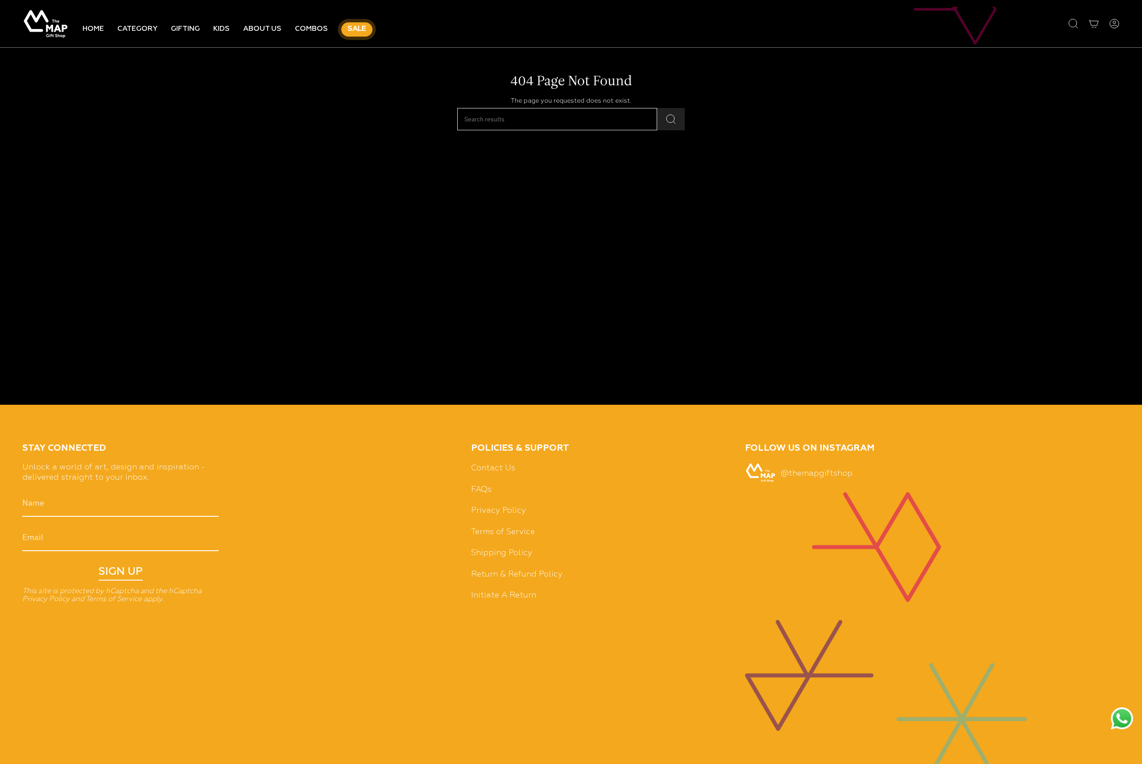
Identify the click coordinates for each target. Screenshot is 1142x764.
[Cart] (1094, 23)
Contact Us (493, 468)
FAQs (481, 490)
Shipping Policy (501, 553)
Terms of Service (114, 599)
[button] (137, 29)
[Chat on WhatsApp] (1122, 719)
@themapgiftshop (816, 473)
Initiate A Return (503, 595)
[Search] (671, 119)
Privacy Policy (46, 599)
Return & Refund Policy (517, 574)
